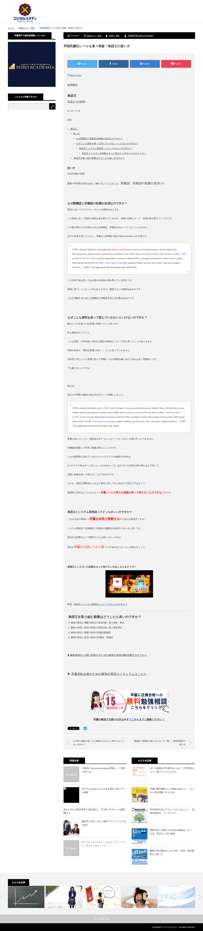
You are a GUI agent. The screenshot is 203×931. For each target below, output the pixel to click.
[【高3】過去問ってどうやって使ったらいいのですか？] (101, 897)
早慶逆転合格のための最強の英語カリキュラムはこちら (109, 674)
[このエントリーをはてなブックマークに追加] (85, 729)
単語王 (112, 36)
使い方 (76, 133)
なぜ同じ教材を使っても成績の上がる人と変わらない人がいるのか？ (98, 743)
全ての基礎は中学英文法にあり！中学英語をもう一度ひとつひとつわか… (172, 770)
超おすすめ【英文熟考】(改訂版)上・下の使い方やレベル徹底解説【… (94, 811)
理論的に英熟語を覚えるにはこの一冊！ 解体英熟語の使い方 (160, 743)
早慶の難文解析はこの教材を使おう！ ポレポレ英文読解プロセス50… (172, 791)
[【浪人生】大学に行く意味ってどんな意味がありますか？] (177, 897)
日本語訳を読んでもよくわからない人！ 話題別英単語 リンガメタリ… (172, 811)
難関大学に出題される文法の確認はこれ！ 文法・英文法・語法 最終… (172, 832)
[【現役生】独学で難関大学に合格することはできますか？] (26, 897)
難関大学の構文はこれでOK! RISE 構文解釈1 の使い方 (172, 852)
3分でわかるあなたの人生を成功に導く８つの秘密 (103, 791)
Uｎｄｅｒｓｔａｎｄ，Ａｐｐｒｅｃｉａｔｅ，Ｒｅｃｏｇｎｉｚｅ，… (103, 844)
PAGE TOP (103, 919)
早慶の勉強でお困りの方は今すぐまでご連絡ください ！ (129, 719)
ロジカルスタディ (171, 927)
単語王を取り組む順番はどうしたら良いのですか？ (99, 158)
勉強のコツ (24, 28)
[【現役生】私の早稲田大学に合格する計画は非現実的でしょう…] (64, 897)
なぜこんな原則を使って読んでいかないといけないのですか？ (107, 143)
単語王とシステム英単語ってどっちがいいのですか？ (105, 148)
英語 (32, 28)
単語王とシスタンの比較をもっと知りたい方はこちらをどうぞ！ (114, 153)
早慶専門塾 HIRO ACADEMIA (140, 36)
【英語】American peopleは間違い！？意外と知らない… (103, 770)
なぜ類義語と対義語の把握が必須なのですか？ (99, 138)
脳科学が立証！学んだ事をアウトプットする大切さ (104, 823)
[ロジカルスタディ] (25, 12)
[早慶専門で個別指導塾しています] (32, 86)
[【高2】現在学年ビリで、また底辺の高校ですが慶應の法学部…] (139, 897)
